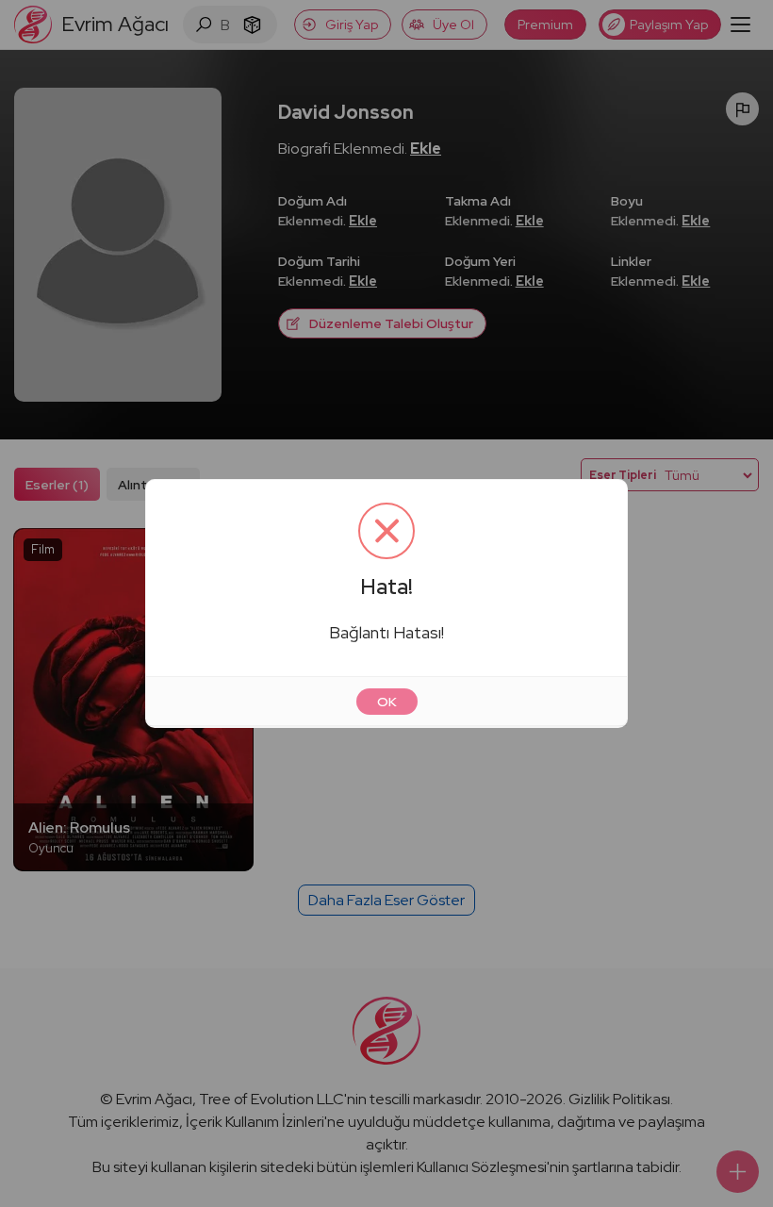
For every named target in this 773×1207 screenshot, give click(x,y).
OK (387, 701)
